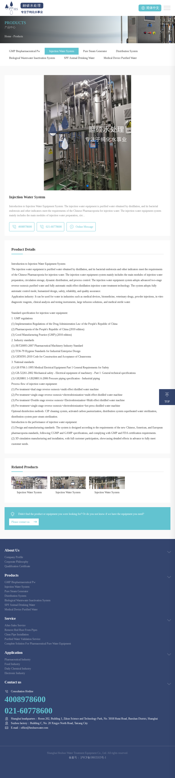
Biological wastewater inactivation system (32, 58)
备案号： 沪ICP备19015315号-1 (87, 757)
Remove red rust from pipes (21, 630)
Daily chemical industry (18, 668)
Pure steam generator (95, 51)
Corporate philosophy (16, 561)
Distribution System (127, 51)
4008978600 (25, 226)
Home (8, 36)
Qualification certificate (17, 566)
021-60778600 (54, 226)
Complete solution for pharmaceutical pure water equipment (38, 643)
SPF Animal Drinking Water (79, 58)
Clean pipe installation (17, 634)
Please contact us (20, 522)
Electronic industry (15, 673)
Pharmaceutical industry (18, 659)
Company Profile (14, 557)
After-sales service (15, 625)
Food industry (12, 664)
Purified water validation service (22, 639)
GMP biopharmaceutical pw (24, 51)
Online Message (84, 226)
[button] (87, 186)
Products (18, 36)
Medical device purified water (120, 58)
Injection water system (61, 51)
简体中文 (152, 8)
